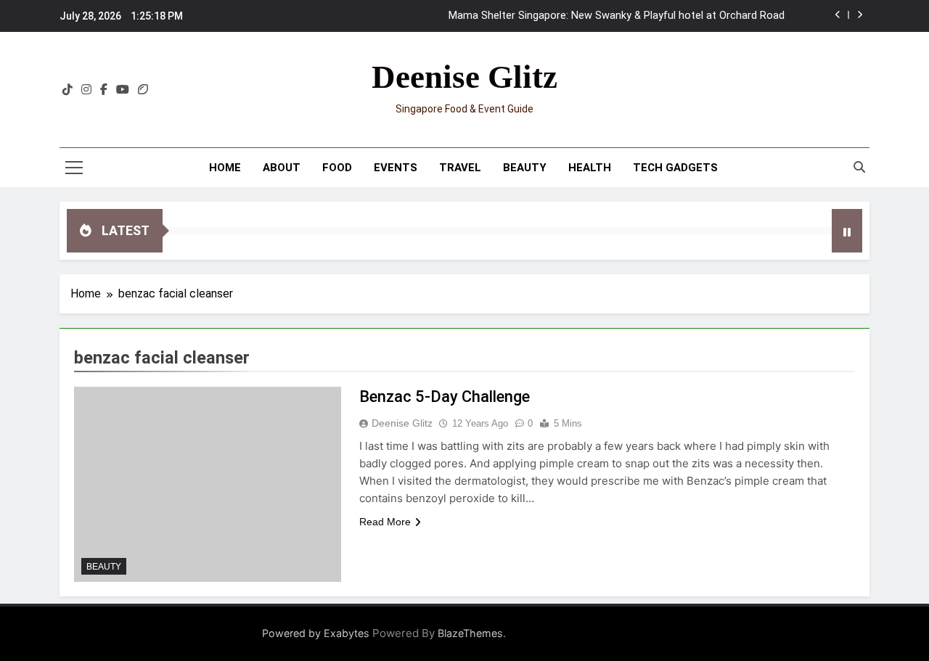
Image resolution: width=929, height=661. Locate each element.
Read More (385, 521)
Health (589, 167)
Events (395, 167)
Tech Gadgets (675, 167)
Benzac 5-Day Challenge (444, 396)
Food (337, 167)
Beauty (525, 167)
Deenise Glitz (464, 77)
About (281, 167)
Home (225, 167)
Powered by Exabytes (315, 633)
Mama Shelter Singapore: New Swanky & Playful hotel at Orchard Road (617, 16)
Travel (460, 167)
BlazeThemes (470, 633)
